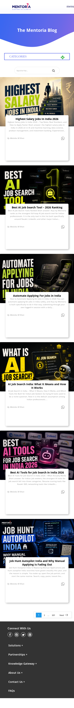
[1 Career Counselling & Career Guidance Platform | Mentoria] (24, 7)
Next (62, 615)
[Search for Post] (53, 70)
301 (53, 615)
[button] (25, 645)
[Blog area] (37, 101)
